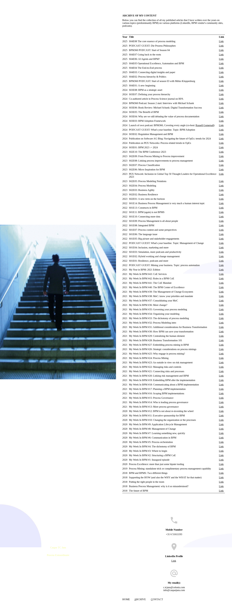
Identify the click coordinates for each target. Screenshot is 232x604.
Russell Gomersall (205, 125)
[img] (58, 302)
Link (221, 41)
